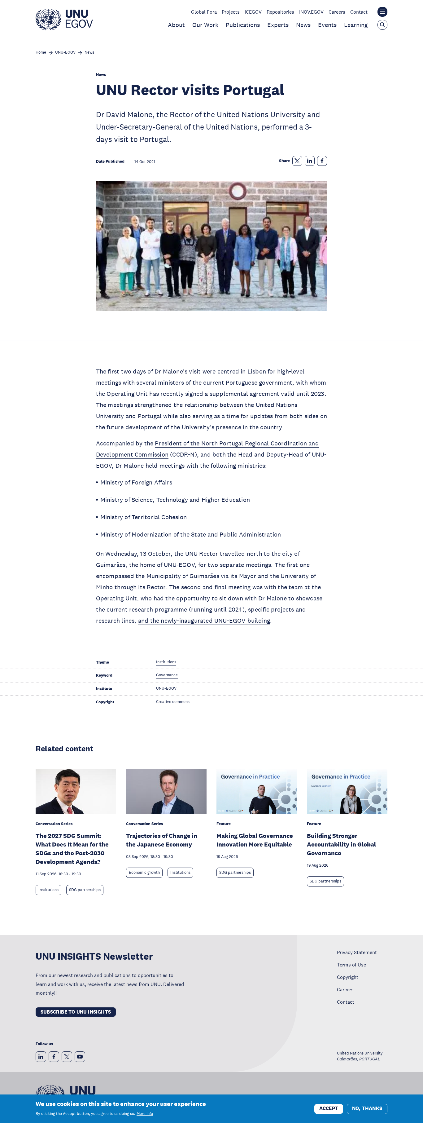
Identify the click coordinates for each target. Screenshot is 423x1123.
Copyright (347, 977)
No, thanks (367, 1108)
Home (41, 52)
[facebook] (54, 1056)
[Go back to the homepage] (64, 28)
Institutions (48, 889)
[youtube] (80, 1056)
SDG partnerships (85, 889)
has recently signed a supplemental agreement (214, 393)
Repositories (280, 12)
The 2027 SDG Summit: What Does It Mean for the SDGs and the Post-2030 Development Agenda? (72, 848)
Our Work (205, 25)
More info (145, 1113)
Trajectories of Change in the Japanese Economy (161, 840)
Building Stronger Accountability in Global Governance (341, 844)
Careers (337, 12)
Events (327, 25)
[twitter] (67, 1056)
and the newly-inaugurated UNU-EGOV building (204, 620)
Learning (356, 25)
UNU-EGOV (65, 52)
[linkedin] (41, 1056)
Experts (278, 25)
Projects (231, 12)
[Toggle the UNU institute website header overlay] (382, 12)
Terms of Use (351, 965)
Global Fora (204, 12)
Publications (243, 25)
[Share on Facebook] (322, 161)
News (303, 25)
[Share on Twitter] (297, 161)
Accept (328, 1108)
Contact (359, 12)
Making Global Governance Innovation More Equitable (254, 840)
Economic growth (144, 872)
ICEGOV (253, 12)
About (176, 25)
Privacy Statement (357, 952)
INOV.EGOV (311, 12)
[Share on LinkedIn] (310, 161)
